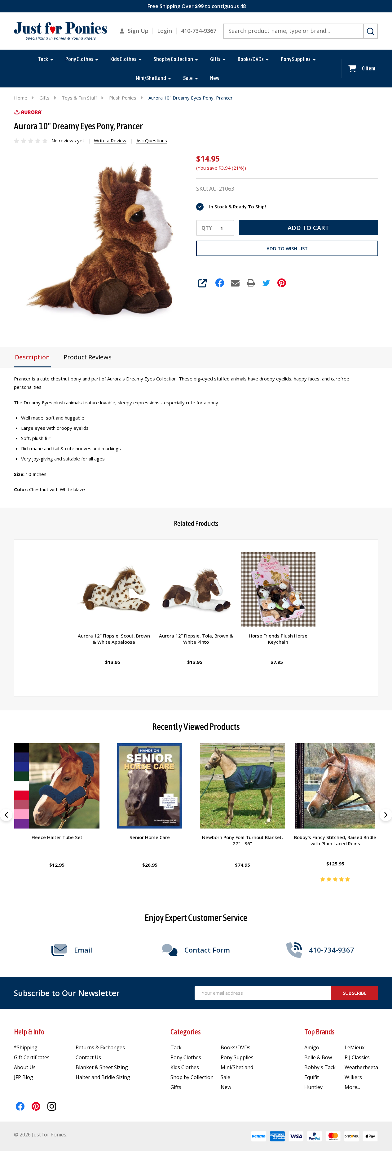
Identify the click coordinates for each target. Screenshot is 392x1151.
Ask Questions (151, 140)
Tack (43, 59)
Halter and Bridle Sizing (103, 1077)
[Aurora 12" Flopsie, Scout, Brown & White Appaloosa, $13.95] (114, 589)
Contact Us (88, 1057)
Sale (188, 78)
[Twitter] (266, 282)
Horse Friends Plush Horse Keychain (278, 639)
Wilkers (353, 1077)
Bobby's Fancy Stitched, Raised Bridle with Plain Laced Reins (335, 840)
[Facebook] (219, 282)
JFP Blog (23, 1077)
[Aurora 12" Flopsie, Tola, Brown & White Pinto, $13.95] (196, 589)
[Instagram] (52, 1106)
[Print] (250, 282)
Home (20, 98)
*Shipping (25, 1047)
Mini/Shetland (151, 78)
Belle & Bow (318, 1057)
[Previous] (6, 815)
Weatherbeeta (361, 1067)
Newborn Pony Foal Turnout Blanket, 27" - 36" (242, 840)
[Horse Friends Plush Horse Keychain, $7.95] (278, 589)
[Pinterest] (281, 282)
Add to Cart (308, 228)
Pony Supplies (296, 59)
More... (352, 1087)
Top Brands (319, 1032)
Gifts (215, 59)
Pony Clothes (79, 59)
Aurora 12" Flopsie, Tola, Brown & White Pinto (196, 639)
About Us (25, 1067)
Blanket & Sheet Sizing (102, 1067)
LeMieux (354, 1047)
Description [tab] (32, 357)
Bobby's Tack (320, 1067)
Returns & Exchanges (100, 1047)
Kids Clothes (123, 59)
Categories (185, 1032)
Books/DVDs (251, 59)
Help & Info (29, 1032)
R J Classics (357, 1057)
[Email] (235, 282)
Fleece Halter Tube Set (56, 837)
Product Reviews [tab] (88, 357)
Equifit (311, 1077)
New (214, 78)
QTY (206, 227)
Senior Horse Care (150, 837)
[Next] (386, 815)
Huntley (313, 1087)
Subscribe (355, 993)
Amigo (311, 1047)
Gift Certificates (32, 1057)
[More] (51, 59)
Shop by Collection (173, 59)
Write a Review (110, 140)
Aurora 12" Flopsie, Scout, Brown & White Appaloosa (114, 639)
